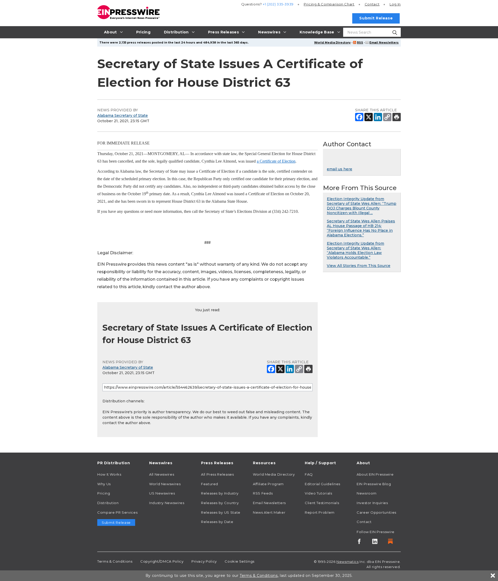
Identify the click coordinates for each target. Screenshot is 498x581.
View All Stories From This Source (358, 265)
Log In (395, 4)
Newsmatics (347, 562)
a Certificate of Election (276, 161)
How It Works (109, 474)
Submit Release (376, 18)
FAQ (309, 474)
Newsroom (367, 493)
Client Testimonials (322, 503)
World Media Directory (332, 42)
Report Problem (320, 512)
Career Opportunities (376, 512)
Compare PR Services (117, 512)
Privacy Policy (204, 561)
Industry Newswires (166, 503)
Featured (209, 484)
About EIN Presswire (375, 474)
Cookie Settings (239, 561)
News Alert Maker (269, 512)
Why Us (104, 484)
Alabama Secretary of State (122, 115)
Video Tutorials (318, 493)
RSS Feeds (263, 493)
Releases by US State (220, 512)
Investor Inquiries (372, 503)
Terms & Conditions (115, 561)
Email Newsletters (384, 42)
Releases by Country (220, 503)
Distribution (108, 503)
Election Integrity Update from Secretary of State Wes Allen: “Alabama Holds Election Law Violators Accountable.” (355, 250)
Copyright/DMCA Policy (161, 561)
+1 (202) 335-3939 (278, 4)
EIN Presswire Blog (374, 484)
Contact (372, 4)
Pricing (329, 4)
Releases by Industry (220, 493)
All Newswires (161, 474)
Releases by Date (217, 522)
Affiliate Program (268, 484)
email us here (339, 169)
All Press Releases (217, 474)
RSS (360, 42)
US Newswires (162, 493)
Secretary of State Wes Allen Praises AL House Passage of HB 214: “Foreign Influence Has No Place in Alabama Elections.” (361, 228)
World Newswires (165, 484)
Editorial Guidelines (322, 484)
